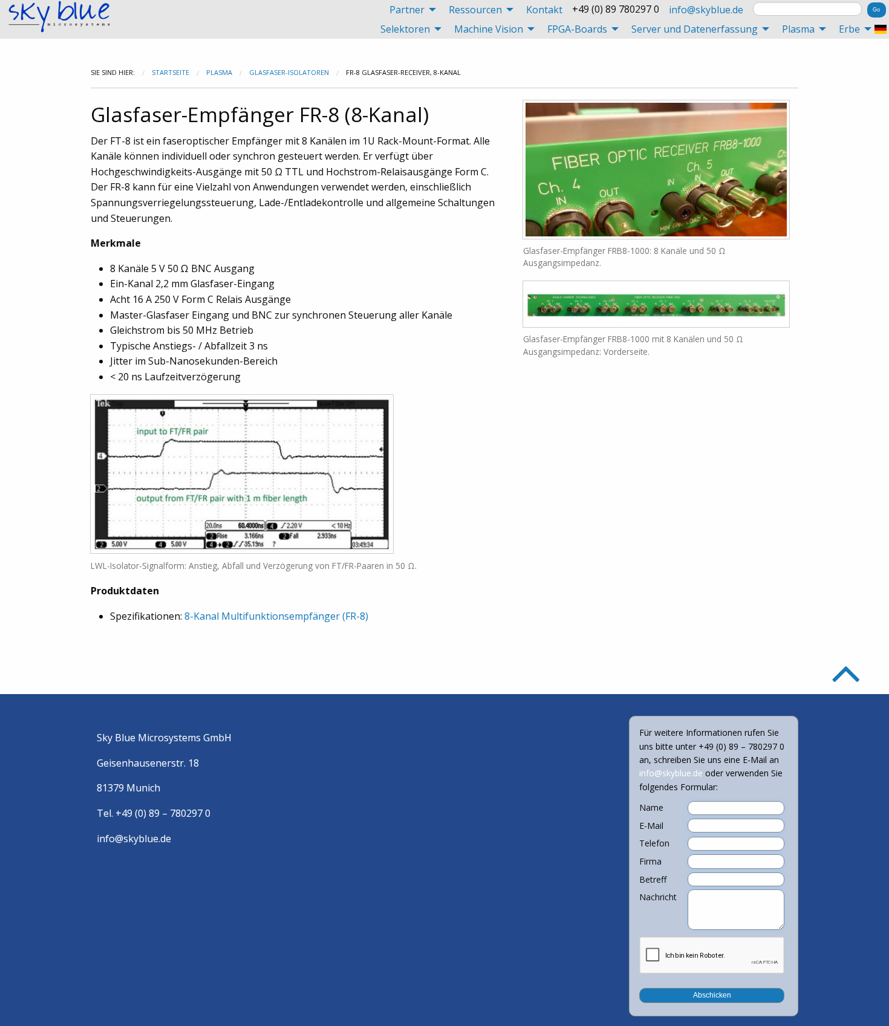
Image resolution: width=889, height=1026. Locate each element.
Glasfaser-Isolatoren (289, 72)
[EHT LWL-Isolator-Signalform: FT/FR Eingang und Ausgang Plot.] (242, 472)
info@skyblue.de (706, 9)
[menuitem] (409, 9)
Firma (650, 861)
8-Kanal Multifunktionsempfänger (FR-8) (276, 616)
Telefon (654, 843)
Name (651, 808)
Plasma (219, 72)
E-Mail (651, 826)
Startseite (170, 72)
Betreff (652, 880)
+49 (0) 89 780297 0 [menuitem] (615, 9)
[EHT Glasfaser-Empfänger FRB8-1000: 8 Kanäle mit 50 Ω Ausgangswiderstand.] (656, 168)
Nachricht (658, 897)
